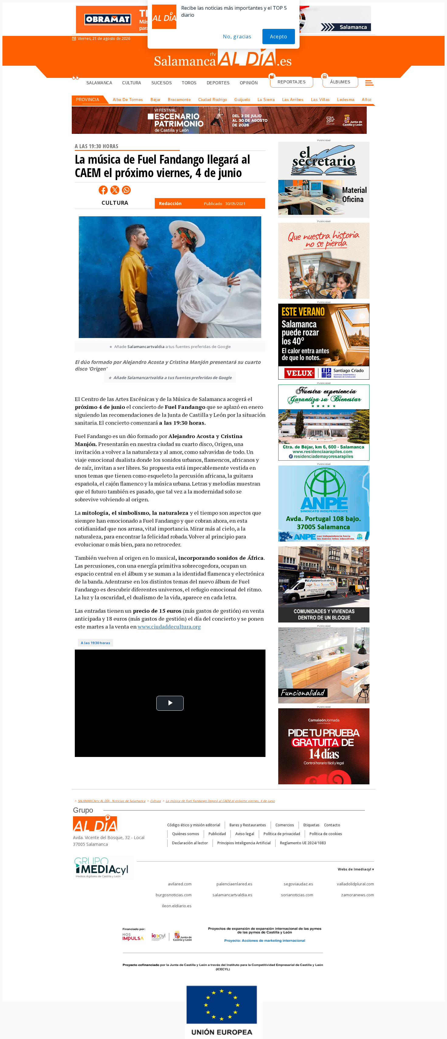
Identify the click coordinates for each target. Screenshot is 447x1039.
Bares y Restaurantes (248, 825)
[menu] (369, 83)
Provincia (87, 99)
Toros (189, 83)
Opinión (249, 83)
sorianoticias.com (297, 895)
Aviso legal (244, 833)
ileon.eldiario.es (177, 905)
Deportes (218, 83)
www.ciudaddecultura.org (169, 626)
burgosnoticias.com (174, 895)
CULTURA (115, 202)
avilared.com (180, 884)
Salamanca (99, 83)
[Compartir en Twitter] (115, 190)
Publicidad (217, 833)
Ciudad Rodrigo (212, 99)
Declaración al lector (190, 842)
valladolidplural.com (355, 884)
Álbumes (340, 82)
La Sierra (266, 99)
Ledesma (346, 99)
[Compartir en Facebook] (103, 190)
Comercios (284, 825)
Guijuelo (242, 99)
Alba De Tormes (128, 99)
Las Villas (320, 99)
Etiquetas (311, 825)
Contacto (332, 825)
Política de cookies (326, 833)
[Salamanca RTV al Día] (224, 56)
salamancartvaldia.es (232, 895)
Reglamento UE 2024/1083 (303, 842)
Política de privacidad (282, 833)
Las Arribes (293, 99)
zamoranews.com (357, 895)
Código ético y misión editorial (193, 825)
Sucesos (161, 83)
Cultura (131, 83)
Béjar (156, 99)
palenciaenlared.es (234, 884)
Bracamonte (179, 99)
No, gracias (237, 36)
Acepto (278, 36)
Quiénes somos (185, 833)
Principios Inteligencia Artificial (244, 842)
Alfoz (367, 99)
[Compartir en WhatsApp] (126, 190)
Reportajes (292, 82)
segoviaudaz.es (298, 884)
